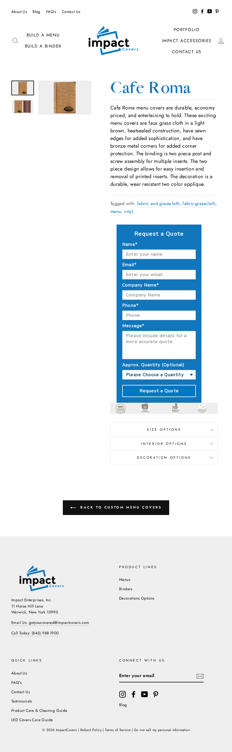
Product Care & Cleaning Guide (39, 710)
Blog (36, 11)
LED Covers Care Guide (32, 720)
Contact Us (71, 11)
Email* (129, 265)
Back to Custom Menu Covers (120, 507)
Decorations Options (136, 598)
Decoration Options (164, 457)
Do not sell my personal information (162, 729)
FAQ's (51, 11)
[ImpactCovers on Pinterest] (155, 694)
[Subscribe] (200, 675)
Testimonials (21, 701)
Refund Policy (91, 729)
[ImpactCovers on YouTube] (144, 694)
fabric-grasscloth (198, 203)
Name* (129, 244)
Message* (133, 326)
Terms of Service (117, 729)
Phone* (130, 305)
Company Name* (140, 285)
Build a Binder (43, 46)
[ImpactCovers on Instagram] (122, 694)
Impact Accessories (187, 41)
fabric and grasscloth (158, 203)
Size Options (164, 429)
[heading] (159, 234)
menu (115, 211)
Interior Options (164, 443)
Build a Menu (43, 35)
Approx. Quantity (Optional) (153, 365)
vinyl (128, 211)
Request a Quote (159, 391)
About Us (19, 11)
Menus (124, 579)
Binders (125, 589)
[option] (64, 98)
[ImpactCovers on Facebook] (133, 694)
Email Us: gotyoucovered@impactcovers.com (50, 622)
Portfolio (187, 30)
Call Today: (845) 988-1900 (35, 633)
